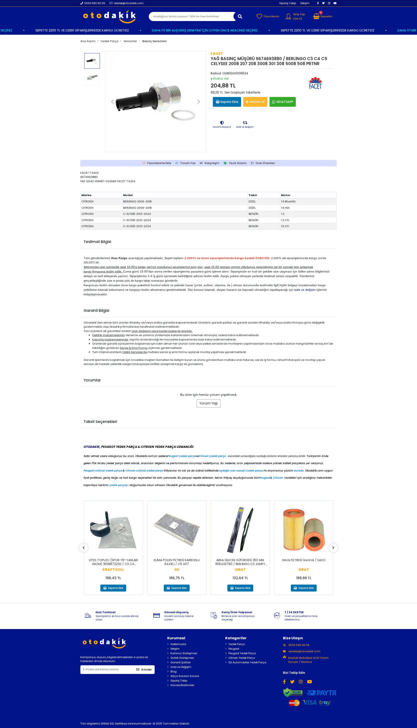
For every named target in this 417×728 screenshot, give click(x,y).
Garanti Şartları (180, 662)
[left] (84, 547)
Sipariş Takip (287, 3)
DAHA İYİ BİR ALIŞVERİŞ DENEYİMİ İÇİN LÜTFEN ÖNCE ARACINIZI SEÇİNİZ (196, 30)
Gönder (146, 669)
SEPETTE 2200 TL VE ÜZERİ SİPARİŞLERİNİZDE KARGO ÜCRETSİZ (73, 30)
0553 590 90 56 (298, 645)
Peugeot (233, 648)
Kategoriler (236, 638)
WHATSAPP (284, 102)
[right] (333, 547)
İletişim (304, 3)
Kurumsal (176, 638)
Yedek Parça (236, 644)
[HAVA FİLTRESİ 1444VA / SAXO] (304, 530)
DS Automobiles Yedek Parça (247, 662)
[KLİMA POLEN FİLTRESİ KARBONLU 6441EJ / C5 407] (177, 530)
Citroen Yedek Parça (241, 657)
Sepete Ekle (229, 102)
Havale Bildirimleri (182, 685)
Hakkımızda (178, 644)
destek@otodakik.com (304, 651)
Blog (173, 671)
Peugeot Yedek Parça (242, 653)
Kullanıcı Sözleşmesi (183, 653)
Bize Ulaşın (293, 638)
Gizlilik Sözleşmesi (182, 657)
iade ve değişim (305, 289)
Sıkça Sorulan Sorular (184, 676)
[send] (240, 16)
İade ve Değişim (180, 667)
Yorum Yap (208, 403)
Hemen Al (257, 102)
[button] (323, 16)
